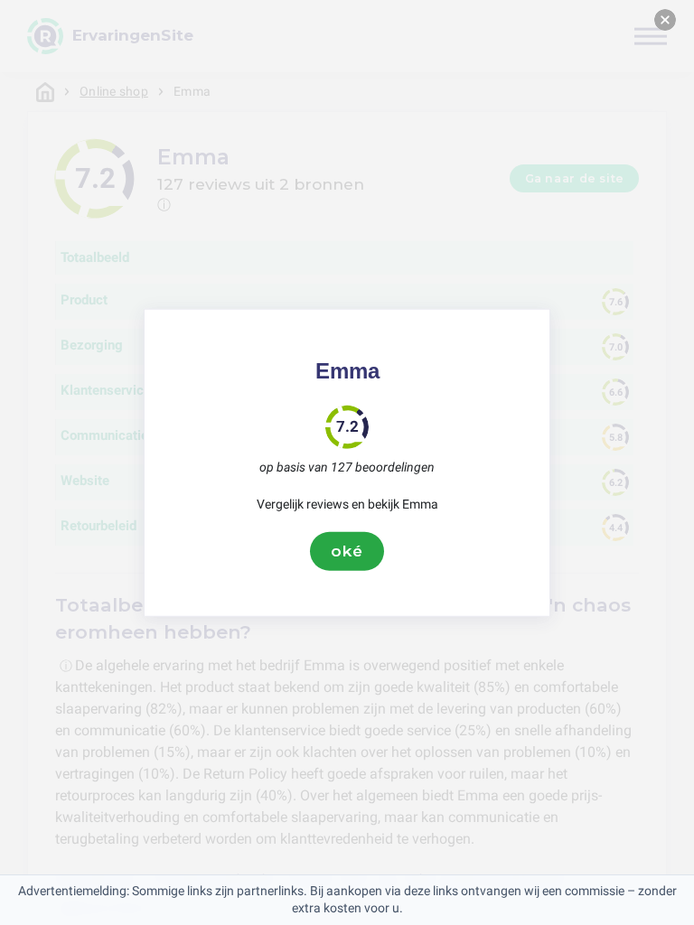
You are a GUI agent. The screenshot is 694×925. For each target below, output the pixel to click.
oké (347, 551)
